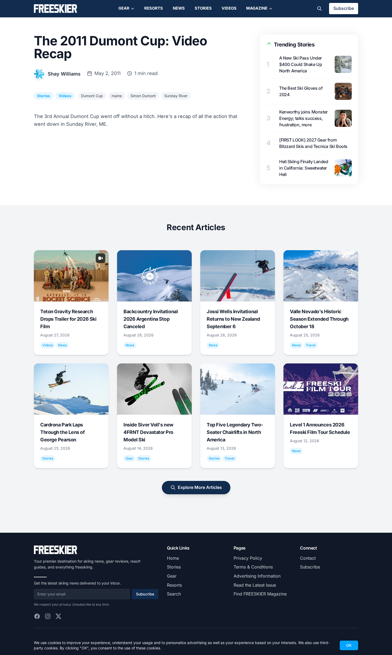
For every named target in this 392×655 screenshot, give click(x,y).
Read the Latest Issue (255, 585)
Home (173, 558)
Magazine (256, 8)
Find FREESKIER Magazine (260, 594)
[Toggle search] (319, 8)
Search (174, 594)
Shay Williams (64, 74)
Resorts (153, 8)
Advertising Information (257, 576)
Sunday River (175, 95)
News (179, 8)
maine (116, 95)
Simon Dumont (143, 95)
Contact (308, 558)
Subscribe (343, 8)
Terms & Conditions (253, 567)
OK (349, 645)
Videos (229, 8)
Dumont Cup (92, 95)
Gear (123, 8)
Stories (203, 8)
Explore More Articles (200, 487)
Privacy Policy (248, 558)
